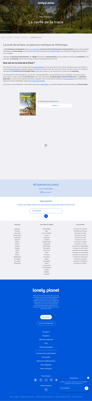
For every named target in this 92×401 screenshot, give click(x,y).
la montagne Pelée (54, 51)
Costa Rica (17, 235)
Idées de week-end (46, 339)
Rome (47, 259)
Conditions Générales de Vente (62, 396)
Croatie (17, 231)
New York (46, 250)
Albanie (17, 229)
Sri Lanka (17, 261)
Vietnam (47, 274)
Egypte (17, 239)
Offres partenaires (46, 347)
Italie (17, 250)
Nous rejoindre (46, 365)
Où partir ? (46, 332)
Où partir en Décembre (80, 252)
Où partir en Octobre (80, 248)
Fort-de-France (34, 49)
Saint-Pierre (44, 84)
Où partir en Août (80, 244)
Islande (17, 248)
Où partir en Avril (80, 235)
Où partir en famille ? (80, 261)
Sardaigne (46, 261)
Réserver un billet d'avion (46, 361)
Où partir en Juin (80, 239)
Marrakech (46, 248)
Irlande (17, 246)
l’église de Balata (15, 69)
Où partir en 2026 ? (80, 263)
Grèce (17, 244)
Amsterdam (47, 229)
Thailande (17, 263)
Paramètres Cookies (77, 396)
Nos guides (46, 317)
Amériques (10, 37)
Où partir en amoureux (80, 257)
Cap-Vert (17, 233)
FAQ (46, 343)
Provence (46, 257)
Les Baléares (46, 267)
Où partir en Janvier (80, 229)
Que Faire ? (25, 37)
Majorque (46, 244)
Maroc (17, 255)
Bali (46, 231)
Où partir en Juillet (80, 242)
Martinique (46, 17)
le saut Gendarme (68, 79)
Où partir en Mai (80, 237)
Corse (47, 235)
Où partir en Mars (80, 233)
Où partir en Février (80, 231)
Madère (46, 272)
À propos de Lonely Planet (46, 353)
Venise (46, 270)
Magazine (46, 336)
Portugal (17, 259)
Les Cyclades (46, 233)
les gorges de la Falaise (37, 81)
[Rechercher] (78, 3)
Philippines (17, 257)
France (17, 242)
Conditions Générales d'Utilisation (44, 396)
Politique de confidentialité (27, 396)
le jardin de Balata (38, 67)
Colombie (17, 237)
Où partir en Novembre (80, 250)
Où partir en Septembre (80, 246)
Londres (47, 239)
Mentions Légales (14, 396)
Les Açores (47, 265)
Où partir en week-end (80, 255)
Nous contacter (46, 368)
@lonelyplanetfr (47, 192)
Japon (17, 252)
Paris (46, 252)
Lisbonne (47, 237)
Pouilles (47, 255)
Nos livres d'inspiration (46, 323)
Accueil (3, 37)
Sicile (47, 263)
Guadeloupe (46, 242)
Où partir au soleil (80, 259)
